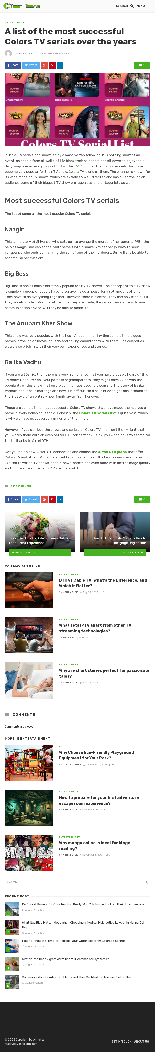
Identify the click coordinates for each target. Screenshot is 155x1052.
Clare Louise (72, 764)
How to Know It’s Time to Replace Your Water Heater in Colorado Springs (74, 941)
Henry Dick (25, 53)
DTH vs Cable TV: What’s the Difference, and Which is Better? (103, 583)
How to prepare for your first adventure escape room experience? (99, 800)
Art (61, 747)
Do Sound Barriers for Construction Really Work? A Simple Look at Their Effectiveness (83, 904)
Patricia (69, 637)
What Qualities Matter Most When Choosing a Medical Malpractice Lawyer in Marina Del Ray (83, 925)
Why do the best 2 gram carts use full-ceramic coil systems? (65, 959)
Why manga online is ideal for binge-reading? (95, 845)
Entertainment (15, 22)
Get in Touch (121, 1042)
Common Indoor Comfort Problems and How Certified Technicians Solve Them (77, 977)
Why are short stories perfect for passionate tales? (104, 673)
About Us (141, 1042)
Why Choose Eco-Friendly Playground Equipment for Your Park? (96, 755)
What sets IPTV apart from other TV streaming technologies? (95, 628)
